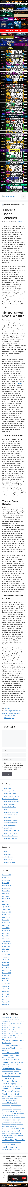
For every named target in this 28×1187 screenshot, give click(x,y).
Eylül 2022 (5, 967)
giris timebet (13, 1021)
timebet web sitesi (14, 713)
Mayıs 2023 (6, 946)
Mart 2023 (5, 951)
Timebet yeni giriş (7, 1137)
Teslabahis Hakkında (17, 1025)
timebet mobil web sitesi (7, 1109)
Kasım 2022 (6, 962)
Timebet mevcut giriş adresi (8, 1107)
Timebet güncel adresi (11, 1088)
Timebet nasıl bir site (11, 1111)
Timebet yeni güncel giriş (13, 1139)
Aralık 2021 (5, 989)
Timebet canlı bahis (10, 1052)
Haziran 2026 (6, 875)
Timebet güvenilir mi (10, 1094)
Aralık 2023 (5, 928)
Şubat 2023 (6, 954)
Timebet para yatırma (17, 1113)
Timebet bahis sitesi (11, 1045)
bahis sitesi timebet (16, 1017)
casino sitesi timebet (13, 1019)
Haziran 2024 (6, 912)
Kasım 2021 (6, 991)
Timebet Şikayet (7, 857)
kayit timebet (20, 1021)
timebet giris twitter (15, 1076)
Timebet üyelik (16, 1142)
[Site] (14, 51)
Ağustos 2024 (6, 907)
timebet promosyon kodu (18, 1117)
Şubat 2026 (6, 880)
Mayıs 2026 (6, 877)
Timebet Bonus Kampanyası (11, 801)
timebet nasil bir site (17, 1109)
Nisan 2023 (6, 949)
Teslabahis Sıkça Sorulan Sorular (8, 1033)
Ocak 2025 (5, 893)
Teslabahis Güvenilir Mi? (7, 1025)
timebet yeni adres (7, 1135)
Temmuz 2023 (6, 941)
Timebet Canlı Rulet (8, 804)
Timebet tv (14, 1126)
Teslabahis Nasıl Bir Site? (15, 1027)
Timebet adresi (18, 1040)
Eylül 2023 (5, 936)
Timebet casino (6, 1064)
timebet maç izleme (16, 1105)
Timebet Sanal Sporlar (16, 1122)
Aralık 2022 (5, 959)
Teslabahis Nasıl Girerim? (7, 1029)
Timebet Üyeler (9, 718)
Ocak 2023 (5, 957)
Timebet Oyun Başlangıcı (10, 812)
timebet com (16, 1071)
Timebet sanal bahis (6, 1122)
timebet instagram (14, 1098)
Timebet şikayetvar (10, 1147)
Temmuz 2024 (6, 909)
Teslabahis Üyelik (5, 1037)
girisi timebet (6, 1021)
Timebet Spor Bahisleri (17, 1124)
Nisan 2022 (5, 978)
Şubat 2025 (6, 891)
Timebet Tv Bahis (7, 828)
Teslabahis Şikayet (14, 1037)
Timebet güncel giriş (11, 1091)
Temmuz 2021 (6, 1002)
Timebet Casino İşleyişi (9, 820)
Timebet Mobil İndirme (9, 791)
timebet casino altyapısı (15, 1064)
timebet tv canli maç (6, 1128)
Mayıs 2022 (6, 975)
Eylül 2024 (5, 904)
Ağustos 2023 (6, 938)
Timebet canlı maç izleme (12, 1062)
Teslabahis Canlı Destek (16, 1023)
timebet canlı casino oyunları (8, 1057)
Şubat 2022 (6, 983)
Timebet (7, 708)
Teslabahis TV (19, 1033)
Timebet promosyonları (11, 1120)
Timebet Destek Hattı (9, 807)
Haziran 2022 (6, 973)
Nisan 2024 (6, 917)
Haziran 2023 (6, 944)
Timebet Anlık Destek (9, 825)
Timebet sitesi (6, 1124)
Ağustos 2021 (6, 999)
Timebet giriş (8, 711)
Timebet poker (17, 1115)
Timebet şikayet (9, 1144)
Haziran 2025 (6, 885)
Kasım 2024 (6, 899)
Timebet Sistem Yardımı (9, 815)
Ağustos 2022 (6, 970)
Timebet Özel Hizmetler (9, 833)
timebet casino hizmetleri (7, 1066)
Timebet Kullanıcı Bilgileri (10, 799)
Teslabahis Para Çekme (7, 1031)
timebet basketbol (6, 1048)
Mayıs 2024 (6, 914)
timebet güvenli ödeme (17, 1096)
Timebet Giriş (6, 788)
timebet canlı (5, 1050)
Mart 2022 (5, 981)
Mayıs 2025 (6, 888)
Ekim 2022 (5, 965)
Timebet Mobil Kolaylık (9, 793)
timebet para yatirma (6, 1113)
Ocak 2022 (5, 986)
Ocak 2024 (5, 925)
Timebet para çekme (8, 1115)
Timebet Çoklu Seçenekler (10, 830)
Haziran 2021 (6, 1004)
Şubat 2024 (6, 922)
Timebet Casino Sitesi (7, 1071)
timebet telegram (5, 1126)
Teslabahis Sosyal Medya (17, 1031)
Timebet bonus (16, 1048)
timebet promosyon (6, 1117)
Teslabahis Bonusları (6, 1023)
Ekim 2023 (5, 933)
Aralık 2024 (5, 896)
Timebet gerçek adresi (12, 1073)
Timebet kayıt (5, 1100)
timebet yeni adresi (18, 1135)
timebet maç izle (6, 1105)
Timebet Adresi (7, 817)
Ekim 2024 (5, 901)
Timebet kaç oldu (9, 1102)
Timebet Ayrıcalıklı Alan (9, 823)
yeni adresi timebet (7, 1149)
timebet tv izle (5, 1131)
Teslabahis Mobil (5, 1027)
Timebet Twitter (7, 859)
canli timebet (4, 1019)
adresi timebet (6, 1017)
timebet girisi (6, 1076)
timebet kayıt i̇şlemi (13, 1100)
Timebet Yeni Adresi (8, 862)
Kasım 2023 (6, 930)
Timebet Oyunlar (9, 715)
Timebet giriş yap (9, 1084)
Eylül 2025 (5, 883)
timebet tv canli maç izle (17, 1128)
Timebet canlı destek (10, 1060)
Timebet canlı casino (10, 1055)
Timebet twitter (16, 1131)
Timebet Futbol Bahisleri (10, 836)
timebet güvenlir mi (7, 1096)
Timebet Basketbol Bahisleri (11, 796)
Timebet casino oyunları (11, 1069)
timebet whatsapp (15, 1133)
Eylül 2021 (5, 996)
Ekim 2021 (5, 994)
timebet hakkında (5, 1098)
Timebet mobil (19, 1107)
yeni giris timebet (16, 1149)
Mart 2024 (5, 920)
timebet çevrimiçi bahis (7, 1142)
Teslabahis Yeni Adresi (15, 1035)
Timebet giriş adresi (10, 1081)
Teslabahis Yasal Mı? (6, 1035)
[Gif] (14, 82)
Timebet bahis (6, 1043)
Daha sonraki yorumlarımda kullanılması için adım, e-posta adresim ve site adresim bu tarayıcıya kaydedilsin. (13, 766)
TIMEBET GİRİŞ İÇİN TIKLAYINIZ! (14, 30)
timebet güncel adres (17, 1086)
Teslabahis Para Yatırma (18, 1029)
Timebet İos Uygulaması (9, 838)
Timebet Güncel (6, 1086)
